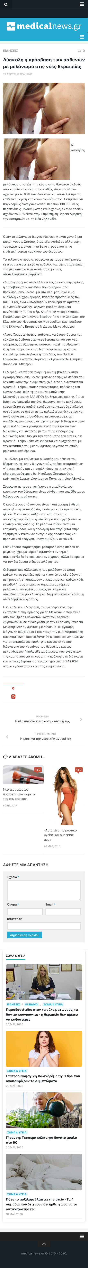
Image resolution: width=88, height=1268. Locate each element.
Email (50, 904)
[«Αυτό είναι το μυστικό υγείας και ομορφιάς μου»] (64, 795)
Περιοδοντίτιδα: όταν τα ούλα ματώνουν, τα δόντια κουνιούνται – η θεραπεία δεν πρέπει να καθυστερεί (42, 1014)
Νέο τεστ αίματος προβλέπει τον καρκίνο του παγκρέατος (19, 794)
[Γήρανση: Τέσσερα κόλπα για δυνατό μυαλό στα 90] (44, 1110)
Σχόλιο (13, 877)
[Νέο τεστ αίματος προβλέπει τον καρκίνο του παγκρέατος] (23, 774)
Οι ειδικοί (31, 1004)
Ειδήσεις (10, 51)
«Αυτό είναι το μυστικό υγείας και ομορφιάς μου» (60, 835)
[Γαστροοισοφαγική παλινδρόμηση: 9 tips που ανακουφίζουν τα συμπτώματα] (44, 1049)
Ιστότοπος (14, 918)
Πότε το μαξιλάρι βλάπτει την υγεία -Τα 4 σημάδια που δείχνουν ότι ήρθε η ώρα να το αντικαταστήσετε (41, 1204)
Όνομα (13, 904)
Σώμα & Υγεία (53, 1004)
